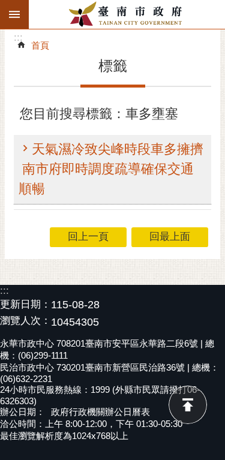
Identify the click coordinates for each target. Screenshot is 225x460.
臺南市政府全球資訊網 (127, 14)
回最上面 (188, 405)
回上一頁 (88, 236)
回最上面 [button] (169, 236)
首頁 (40, 45)
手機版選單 (14, 14)
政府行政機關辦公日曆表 (100, 412)
